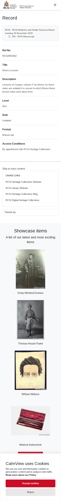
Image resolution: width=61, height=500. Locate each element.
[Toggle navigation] (55, 5)
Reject (30, 492)
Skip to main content (13, 168)
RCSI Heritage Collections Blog (22, 194)
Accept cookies (30, 483)
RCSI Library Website (17, 188)
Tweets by (10, 212)
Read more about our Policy (21, 475)
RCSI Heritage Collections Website (23, 182)
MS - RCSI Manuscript (23, 36)
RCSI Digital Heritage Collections (22, 200)
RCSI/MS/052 (9, 56)
